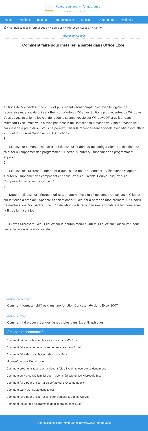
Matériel (25, 19)
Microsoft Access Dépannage (25, 361)
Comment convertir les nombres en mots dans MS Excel (42, 340)
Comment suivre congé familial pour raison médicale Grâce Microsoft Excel (54, 375)
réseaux (42, 19)
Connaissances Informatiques (28, 27)
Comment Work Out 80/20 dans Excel (30, 389)
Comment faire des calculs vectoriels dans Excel (37, 354)
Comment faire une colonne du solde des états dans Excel (43, 347)
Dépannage (106, 19)
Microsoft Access (78, 27)
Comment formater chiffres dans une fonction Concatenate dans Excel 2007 (63, 305)
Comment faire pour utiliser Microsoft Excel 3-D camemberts (45, 382)
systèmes (127, 19)
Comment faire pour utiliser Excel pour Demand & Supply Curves (48, 396)
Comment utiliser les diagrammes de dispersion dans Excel (44, 403)
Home (8, 19)
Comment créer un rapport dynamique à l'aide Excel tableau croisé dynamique (56, 368)
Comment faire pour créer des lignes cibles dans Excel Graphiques (56, 322)
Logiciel (86, 19)
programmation (64, 19)
